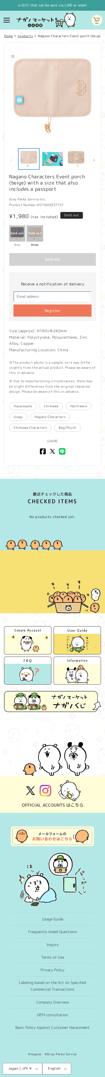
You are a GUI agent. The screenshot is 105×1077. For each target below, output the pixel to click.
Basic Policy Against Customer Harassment (52, 1027)
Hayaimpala (23, 406)
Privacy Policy (52, 969)
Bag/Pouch (67, 427)
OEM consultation (52, 1014)
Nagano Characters (50, 416)
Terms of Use (52, 957)
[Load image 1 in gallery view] (28, 158)
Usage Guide (52, 919)
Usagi (18, 416)
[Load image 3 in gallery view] (76, 158)
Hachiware (78, 406)
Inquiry (53, 944)
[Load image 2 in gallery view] (52, 158)
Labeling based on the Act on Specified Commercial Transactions (52, 986)
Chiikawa (51, 406)
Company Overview (52, 1002)
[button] (7, 20)
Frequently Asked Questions (52, 931)
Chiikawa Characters (30, 427)
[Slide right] (94, 160)
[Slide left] (11, 160)
